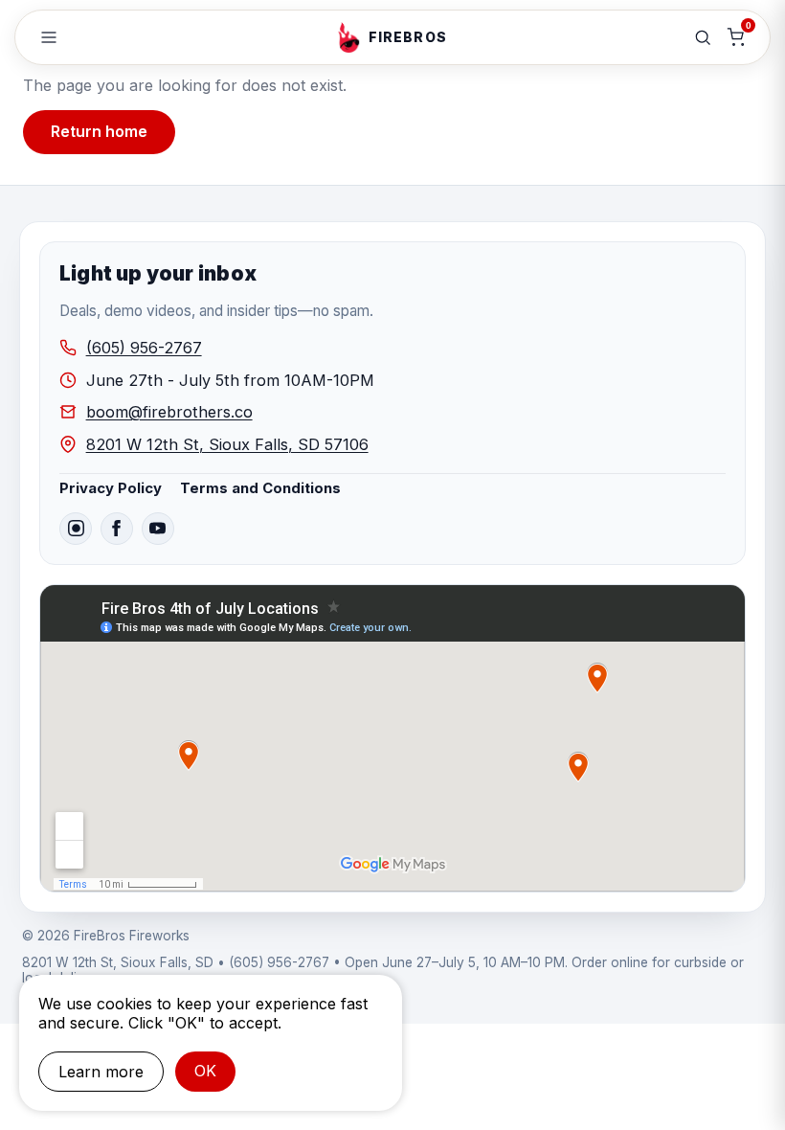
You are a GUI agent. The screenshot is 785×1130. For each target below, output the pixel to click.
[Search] (702, 37)
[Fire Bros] (348, 37)
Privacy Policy (110, 488)
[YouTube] (158, 528)
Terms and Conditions (260, 488)
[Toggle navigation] (49, 37)
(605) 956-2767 (144, 347)
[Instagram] (75, 528)
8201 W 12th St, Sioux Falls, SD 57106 (227, 444)
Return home (99, 131)
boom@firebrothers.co (169, 411)
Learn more (101, 1071)
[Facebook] (117, 528)
